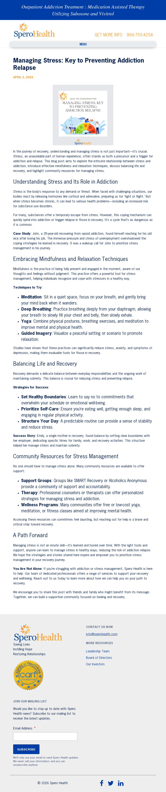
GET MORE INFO (108, 35)
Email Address (24, 729)
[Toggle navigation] (83, 44)
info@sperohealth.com (101, 634)
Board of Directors (99, 658)
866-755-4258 (140, 35)
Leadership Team (98, 651)
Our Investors (95, 664)
